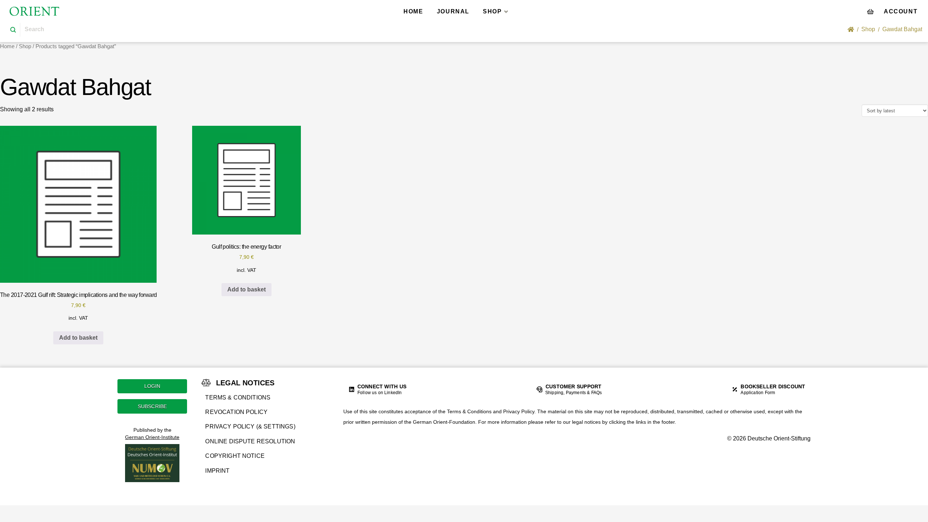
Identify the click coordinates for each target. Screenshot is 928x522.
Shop (25, 46)
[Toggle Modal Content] (870, 11)
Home (7, 46)
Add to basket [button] (78, 338)
